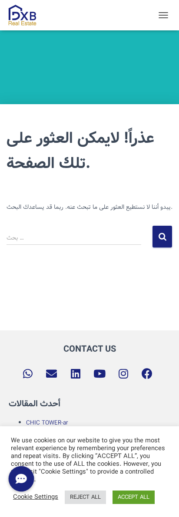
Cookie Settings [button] (35, 497)
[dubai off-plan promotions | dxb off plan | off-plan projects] (25, 15)
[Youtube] (99, 373)
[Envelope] (52, 373)
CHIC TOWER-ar (47, 423)
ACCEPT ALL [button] (133, 497)
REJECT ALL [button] (85, 497)
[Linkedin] (75, 373)
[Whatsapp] (28, 373)
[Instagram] (123, 373)
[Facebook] (147, 373)
